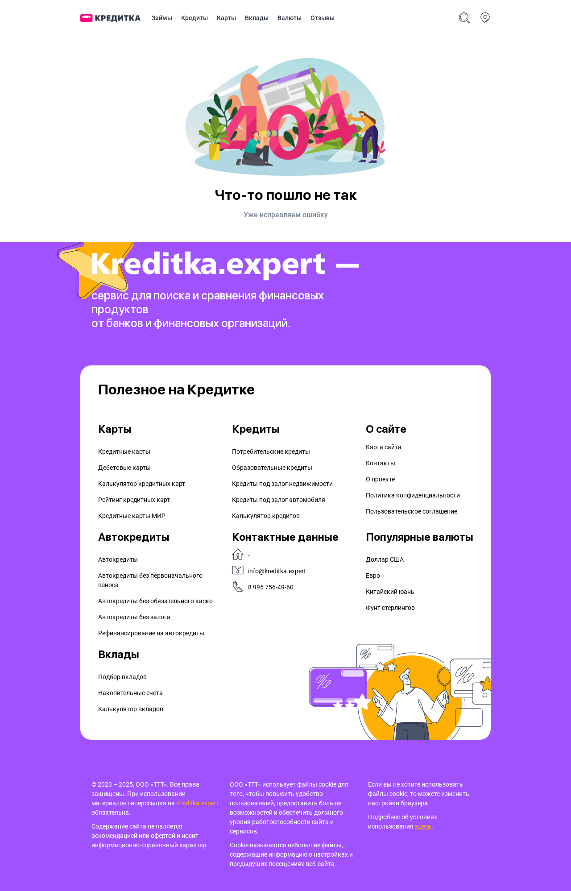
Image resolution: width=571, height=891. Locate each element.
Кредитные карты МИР (132, 515)
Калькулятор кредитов (266, 515)
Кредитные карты (124, 451)
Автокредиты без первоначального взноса (150, 580)
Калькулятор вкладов (130, 709)
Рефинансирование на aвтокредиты (151, 633)
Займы (162, 17)
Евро (373, 575)
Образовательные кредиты (272, 467)
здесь (423, 826)
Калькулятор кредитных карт (141, 483)
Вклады (257, 17)
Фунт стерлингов (390, 607)
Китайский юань (390, 591)
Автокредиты (118, 559)
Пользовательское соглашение (411, 511)
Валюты (289, 17)
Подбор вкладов (122, 676)
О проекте (380, 479)
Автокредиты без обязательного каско (155, 601)
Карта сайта (383, 447)
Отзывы (322, 17)
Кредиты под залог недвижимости (282, 483)
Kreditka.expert (197, 803)
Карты (226, 17)
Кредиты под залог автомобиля (278, 499)
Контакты (380, 463)
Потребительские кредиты (271, 451)
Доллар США (385, 559)
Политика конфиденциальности (413, 495)
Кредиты (194, 17)
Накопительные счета (130, 692)
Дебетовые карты (124, 467)
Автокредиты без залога (134, 617)
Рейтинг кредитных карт (134, 499)
